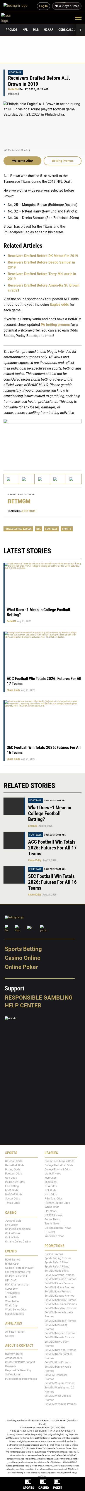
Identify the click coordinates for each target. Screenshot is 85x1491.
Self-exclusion (13, 1374)
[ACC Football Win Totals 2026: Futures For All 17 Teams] (14, 840)
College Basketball (16, 1276)
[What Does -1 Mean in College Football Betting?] (14, 806)
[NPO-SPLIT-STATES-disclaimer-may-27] (42, 441)
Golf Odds (11, 1177)
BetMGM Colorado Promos (60, 1279)
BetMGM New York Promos (60, 1350)
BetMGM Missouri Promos (60, 1333)
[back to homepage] (11, 17)
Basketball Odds (14, 1165)
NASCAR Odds (13, 1194)
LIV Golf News (53, 1173)
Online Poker (21, 967)
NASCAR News (53, 1215)
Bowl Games (12, 1259)
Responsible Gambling (39, 997)
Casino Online (22, 958)
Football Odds (13, 1173)
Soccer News (52, 1219)
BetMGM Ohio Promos (58, 1362)
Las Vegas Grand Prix (18, 1272)
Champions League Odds (59, 1161)
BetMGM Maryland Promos (60, 1308)
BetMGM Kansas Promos (59, 1295)
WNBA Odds (52, 1207)
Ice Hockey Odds (15, 1182)
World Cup (11, 1305)
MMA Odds (11, 1190)
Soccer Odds (12, 1198)
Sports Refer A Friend (57, 1262)
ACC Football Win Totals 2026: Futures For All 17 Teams (52, 848)
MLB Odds (50, 1177)
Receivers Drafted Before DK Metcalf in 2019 (43, 256)
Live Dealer (11, 1224)
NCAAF (48, 30)
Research (10, 1366)
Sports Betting (23, 949)
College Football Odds (58, 1169)
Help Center (23, 1005)
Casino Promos (54, 1254)
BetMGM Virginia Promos (59, 1383)
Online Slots (12, 1237)
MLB (36, 30)
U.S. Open (11, 1297)
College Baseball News (58, 1227)
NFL (25, 30)
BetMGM (13, 89)
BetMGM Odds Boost (57, 1270)
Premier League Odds (57, 1202)
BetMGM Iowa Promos (58, 1291)
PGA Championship (17, 1284)
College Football (55, 800)
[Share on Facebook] (27, 479)
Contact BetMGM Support (20, 1362)
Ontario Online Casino (18, 1241)
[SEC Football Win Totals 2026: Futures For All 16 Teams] (14, 875)
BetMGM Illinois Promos (59, 1283)
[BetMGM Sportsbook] (17, 6)
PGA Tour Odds (54, 1198)
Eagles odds (59, 304)
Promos (11, 30)
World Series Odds (16, 1309)
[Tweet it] (11, 479)
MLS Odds (50, 1182)
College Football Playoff (19, 1267)
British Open (12, 1263)
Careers (9, 1335)
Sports (66, 528)
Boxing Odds (12, 1169)
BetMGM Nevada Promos (59, 1337)
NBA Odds (51, 1186)
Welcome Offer (22, 161)
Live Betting (12, 1186)
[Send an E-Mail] (42, 479)
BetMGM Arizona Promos (59, 1275)
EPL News (50, 1211)
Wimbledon (12, 1301)
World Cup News (54, 1236)
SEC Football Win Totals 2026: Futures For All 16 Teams (52, 882)
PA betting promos (55, 325)
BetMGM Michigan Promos (60, 1320)
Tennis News (52, 1223)
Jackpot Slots (13, 1220)
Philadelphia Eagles (18, 528)
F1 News (50, 1232)
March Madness (14, 1313)
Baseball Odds (13, 1161)
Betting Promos (62, 161)
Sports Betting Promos (58, 1258)
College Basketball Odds (59, 1165)
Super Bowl (11, 1288)
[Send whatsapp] (58, 479)
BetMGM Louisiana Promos (61, 1304)
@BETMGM (28, 511)
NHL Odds (51, 1194)
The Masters (12, 1292)
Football (15, 72)
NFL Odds (50, 1190)
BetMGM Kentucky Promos (60, 1300)
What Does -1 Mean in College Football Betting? (49, 813)
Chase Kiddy (13, 690)
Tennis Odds (12, 1202)
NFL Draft (11, 1280)
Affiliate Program (15, 1331)
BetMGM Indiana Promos (59, 1287)
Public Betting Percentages (21, 1378)
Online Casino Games (18, 1229)
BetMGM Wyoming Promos (60, 1404)
